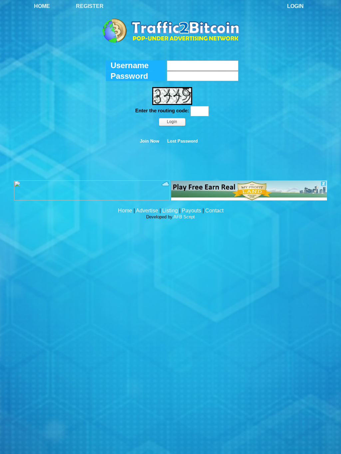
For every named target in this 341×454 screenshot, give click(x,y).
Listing (170, 210)
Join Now (149, 141)
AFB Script (184, 216)
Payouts (191, 210)
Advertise (147, 210)
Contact (214, 210)
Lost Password (182, 141)
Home (42, 6)
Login (295, 6)
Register (90, 6)
